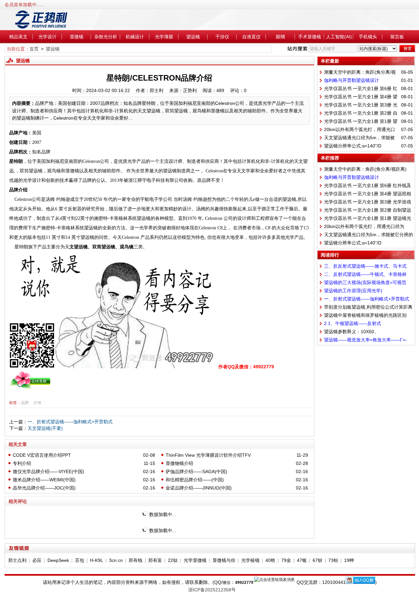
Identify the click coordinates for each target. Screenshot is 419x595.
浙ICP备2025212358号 (212, 589)
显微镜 (76, 36)
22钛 (173, 560)
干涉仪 (222, 36)
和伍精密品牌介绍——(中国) (195, 479)
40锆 (270, 560)
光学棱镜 (250, 560)
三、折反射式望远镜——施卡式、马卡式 (365, 266)
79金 (286, 560)
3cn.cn (116, 560)
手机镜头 (368, 36)
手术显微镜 (309, 36)
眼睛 (280, 36)
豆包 (79, 560)
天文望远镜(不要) (45, 428)
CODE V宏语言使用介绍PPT (42, 455)
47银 (302, 560)
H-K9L (96, 560)
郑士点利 (17, 560)
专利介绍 (22, 463)
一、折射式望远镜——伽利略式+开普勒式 (70, 421)
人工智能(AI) (339, 36)
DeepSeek (58, 560)
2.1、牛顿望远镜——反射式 (352, 323)
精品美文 (18, 36)
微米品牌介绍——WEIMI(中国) (44, 479)
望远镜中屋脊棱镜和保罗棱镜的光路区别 (365, 315)
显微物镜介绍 (179, 463)
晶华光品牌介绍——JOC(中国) (44, 487)
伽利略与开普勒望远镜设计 (351, 80)
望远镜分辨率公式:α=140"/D (352, 145)
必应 (37, 560)
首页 (34, 48)
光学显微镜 (195, 560)
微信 (226, 582)
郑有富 (155, 560)
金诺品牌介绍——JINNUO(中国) (199, 487)
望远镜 (193, 36)
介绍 (37, 402)
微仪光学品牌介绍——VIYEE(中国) (48, 471)
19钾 (349, 560)
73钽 (333, 560)
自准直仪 (251, 36)
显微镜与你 (223, 560)
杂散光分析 (105, 36)
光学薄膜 (164, 36)
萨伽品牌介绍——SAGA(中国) (196, 471)
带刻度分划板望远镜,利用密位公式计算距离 (368, 307)
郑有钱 (135, 560)
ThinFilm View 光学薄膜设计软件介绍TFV (208, 455)
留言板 (397, 36)
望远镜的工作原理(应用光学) (353, 290)
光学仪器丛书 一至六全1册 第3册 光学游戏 (367, 201)
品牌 (25, 402)
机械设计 (135, 36)
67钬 (317, 560)
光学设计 (47, 36)
